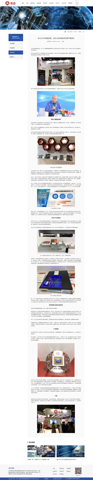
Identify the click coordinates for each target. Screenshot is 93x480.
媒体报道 (79, 31)
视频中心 (12, 57)
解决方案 (32, 3)
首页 (23, 3)
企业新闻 (12, 43)
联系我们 (70, 3)
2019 (83, 31)
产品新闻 (12, 48)
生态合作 (45, 3)
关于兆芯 (64, 3)
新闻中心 (58, 3)
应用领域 (39, 3)
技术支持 (51, 3)
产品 (27, 3)
